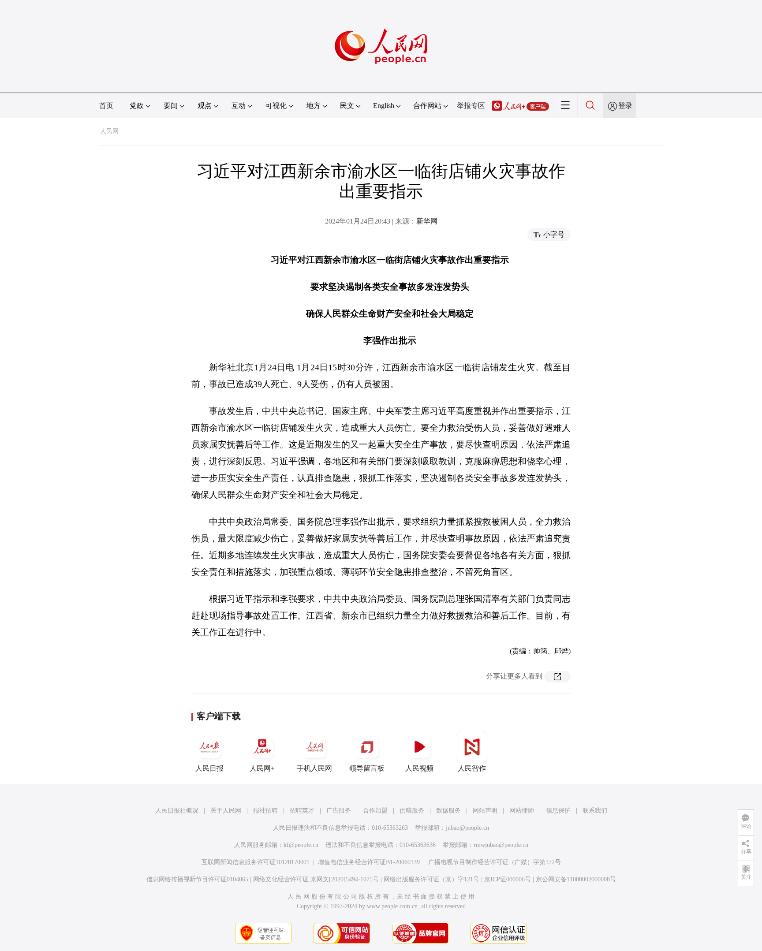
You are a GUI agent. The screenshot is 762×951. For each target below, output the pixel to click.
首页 (106, 105)
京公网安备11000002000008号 (576, 879)
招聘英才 (302, 810)
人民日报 (209, 768)
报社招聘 (265, 810)
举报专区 (471, 105)
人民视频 (419, 768)
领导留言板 (367, 768)
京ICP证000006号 (507, 879)
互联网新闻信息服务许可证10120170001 (256, 862)
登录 (625, 105)
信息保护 (558, 810)
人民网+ (262, 768)
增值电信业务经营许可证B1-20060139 (369, 862)
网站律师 (521, 810)
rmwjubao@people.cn (501, 845)
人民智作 (472, 768)
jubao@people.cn (467, 827)
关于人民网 (225, 810)
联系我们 (595, 810)
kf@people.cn (301, 845)
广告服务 (338, 810)
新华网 (426, 221)
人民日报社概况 (176, 810)
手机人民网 (314, 768)
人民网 (109, 131)
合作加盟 (375, 810)
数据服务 (448, 810)
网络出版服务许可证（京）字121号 (431, 879)
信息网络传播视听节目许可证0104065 (197, 879)
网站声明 (485, 810)
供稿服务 (412, 810)
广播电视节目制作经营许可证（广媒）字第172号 (494, 862)
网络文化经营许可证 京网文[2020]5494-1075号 (316, 879)
